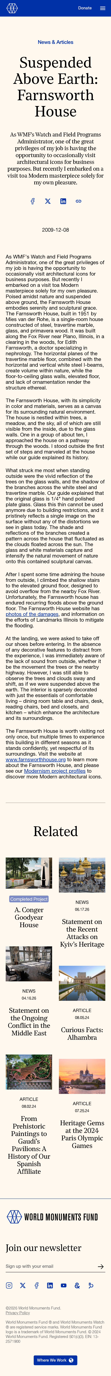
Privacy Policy (18, 1313)
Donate (85, 8)
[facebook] (36, 1285)
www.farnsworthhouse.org (36, 760)
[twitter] (22, 1285)
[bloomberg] (91, 1285)
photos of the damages (32, 614)
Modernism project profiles (55, 771)
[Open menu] (103, 8)
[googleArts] (77, 1285)
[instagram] (9, 1285)
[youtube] (63, 1285)
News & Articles (55, 42)
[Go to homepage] (40, 8)
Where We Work (51, 1360)
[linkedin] (50, 1285)
